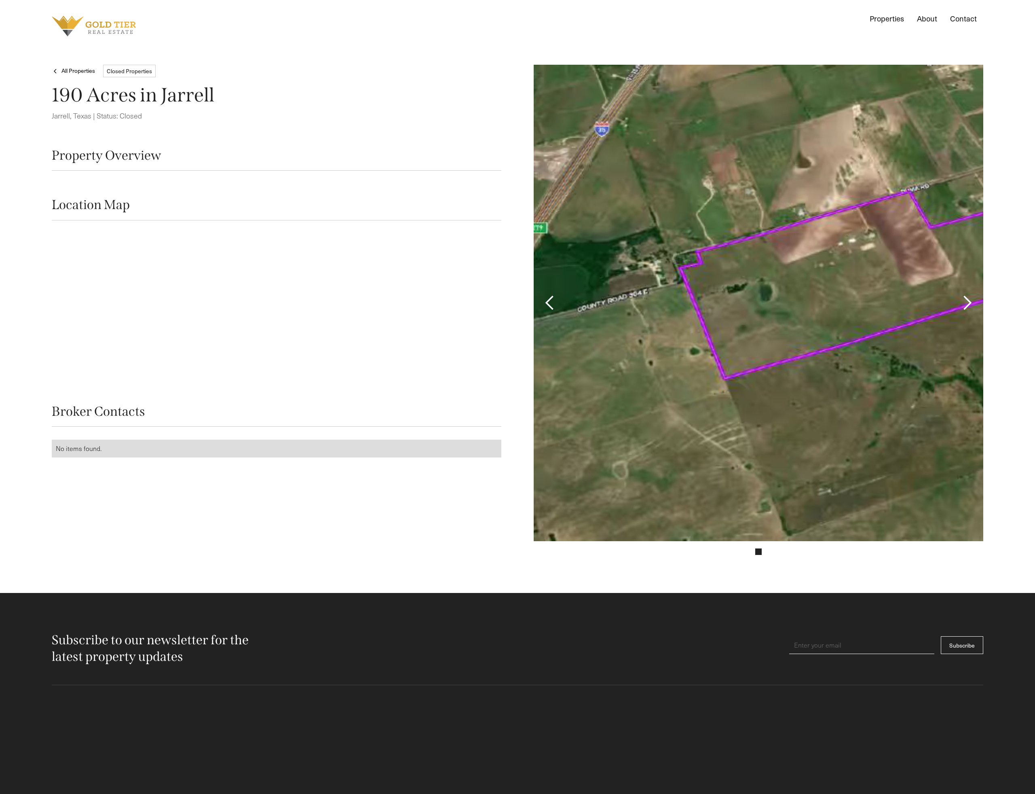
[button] (550, 303)
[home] (94, 26)
